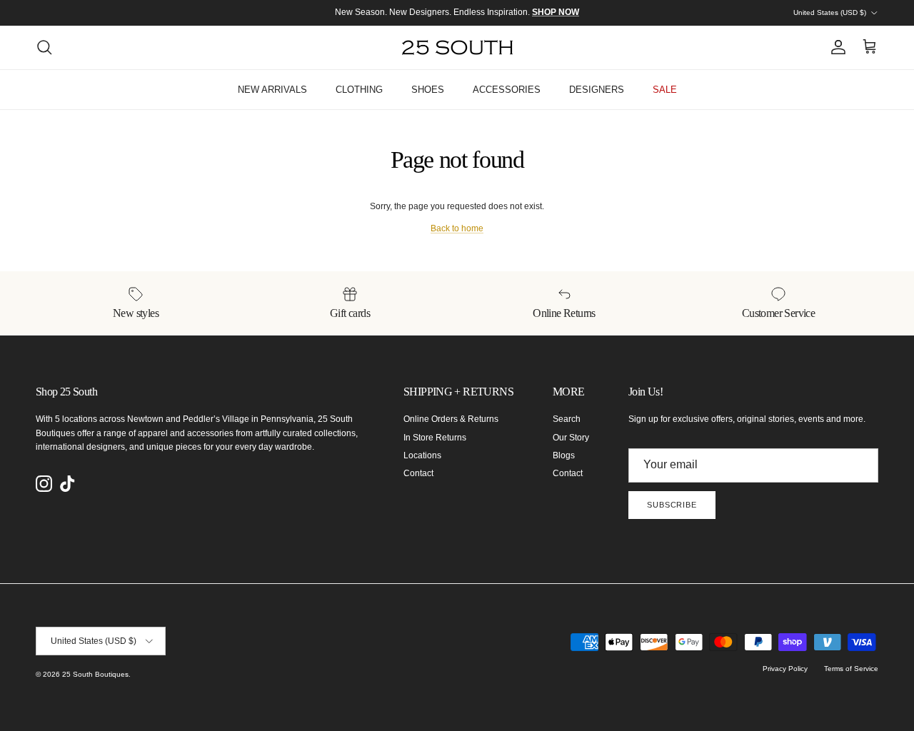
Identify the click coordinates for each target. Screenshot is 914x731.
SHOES (427, 89)
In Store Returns (434, 438)
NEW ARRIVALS (272, 89)
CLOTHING (359, 89)
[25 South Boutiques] (457, 47)
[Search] (44, 47)
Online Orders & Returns (450, 419)
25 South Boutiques (95, 674)
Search (567, 419)
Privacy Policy (785, 668)
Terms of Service (851, 668)
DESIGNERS (596, 89)
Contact (418, 473)
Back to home (457, 228)
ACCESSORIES (507, 89)
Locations (422, 455)
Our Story (571, 438)
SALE (665, 89)
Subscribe (672, 504)
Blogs (564, 455)
